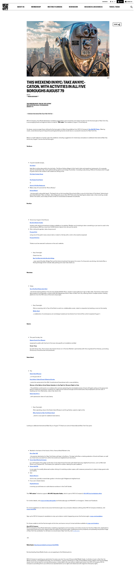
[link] (94, 129)
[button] (21, 7)
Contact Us (129, 1)
